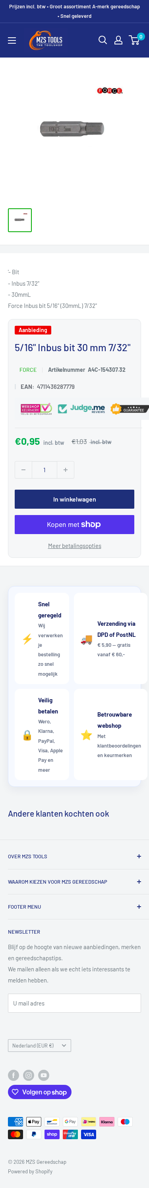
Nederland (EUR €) (32, 1045)
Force (28, 370)
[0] (134, 40)
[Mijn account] (118, 40)
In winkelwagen (74, 499)
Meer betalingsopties (74, 545)
